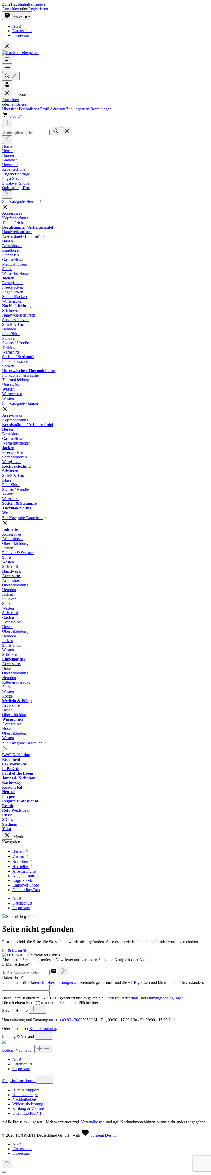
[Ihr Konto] (7, 84)
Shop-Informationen (19, 1081)
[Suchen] (11, 76)
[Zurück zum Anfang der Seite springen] (7, 1164)
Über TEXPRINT (27, 1113)
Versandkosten (93, 1122)
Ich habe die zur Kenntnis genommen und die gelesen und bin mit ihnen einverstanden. (106, 982)
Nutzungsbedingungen (165, 998)
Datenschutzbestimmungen (51, 982)
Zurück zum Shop (16, 950)
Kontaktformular (42, 1028)
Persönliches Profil (34, 109)
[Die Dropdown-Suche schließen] (67, 131)
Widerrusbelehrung (27, 1104)
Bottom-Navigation (18, 1050)
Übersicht (10, 109)
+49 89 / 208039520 (76, 1020)
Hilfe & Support (25, 1090)
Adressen (58, 109)
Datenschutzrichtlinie (121, 998)
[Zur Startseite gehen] (20, 52)
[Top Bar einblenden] (7, 123)
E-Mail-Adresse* (16, 964)
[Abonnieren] (63, 971)
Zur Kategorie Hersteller (22, 743)
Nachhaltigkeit (24, 1099)
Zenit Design (106, 1135)
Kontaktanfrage (25, 1094)
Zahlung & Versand (28, 1108)
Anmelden (11, 9)
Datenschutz (22, 31)
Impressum (21, 35)
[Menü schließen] (7, 93)
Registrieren (38, 9)
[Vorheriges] (7, 139)
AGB (16, 26)
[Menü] (7, 59)
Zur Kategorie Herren (20, 201)
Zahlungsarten (78, 109)
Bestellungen (100, 109)
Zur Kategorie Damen (20, 403)
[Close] (4, 1172)
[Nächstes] (7, 194)
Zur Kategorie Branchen (22, 518)
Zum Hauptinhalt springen (23, 4)
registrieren (19, 104)
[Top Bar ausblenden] (7, 46)
